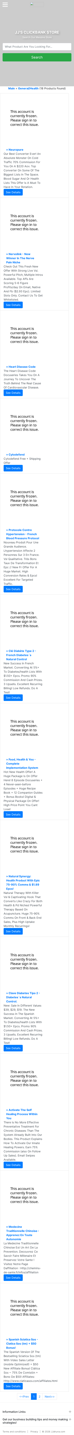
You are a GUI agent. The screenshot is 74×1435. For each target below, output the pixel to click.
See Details (13, 192)
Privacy (34, 1431)
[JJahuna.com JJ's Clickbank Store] (37, 3)
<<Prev (24, 1396)
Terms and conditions (14, 1431)
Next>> (50, 1396)
